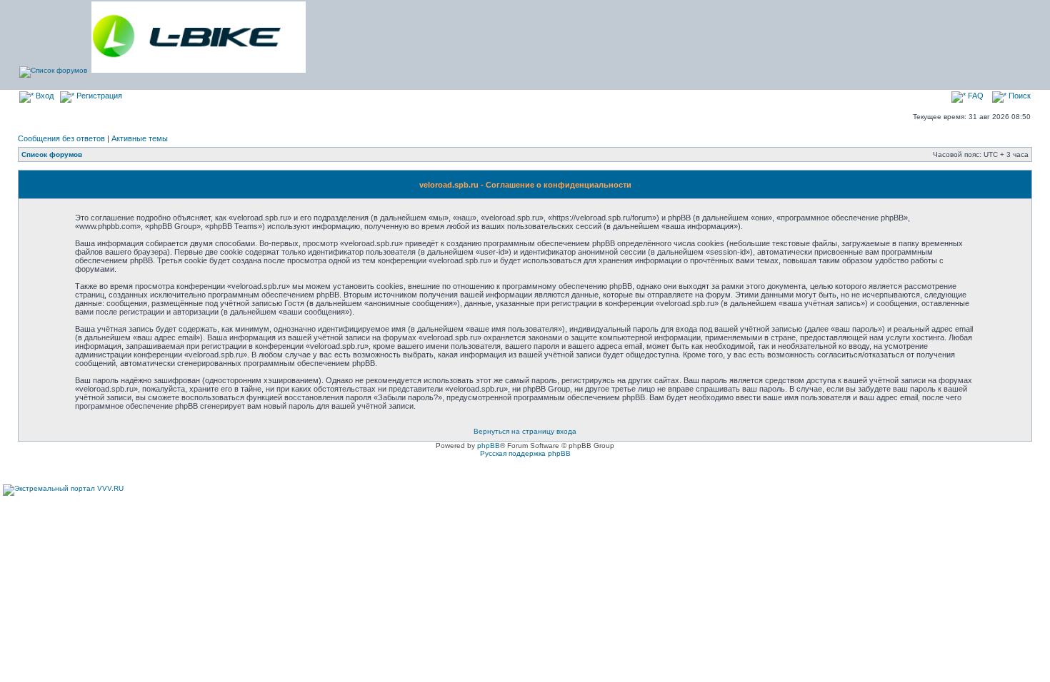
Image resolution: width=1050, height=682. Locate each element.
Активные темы (139, 138)
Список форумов (51, 154)
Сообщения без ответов (61, 138)
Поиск (1018, 95)
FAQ (975, 95)
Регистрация (98, 95)
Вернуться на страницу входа (525, 431)
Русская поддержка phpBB (525, 453)
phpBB (488, 445)
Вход (44, 95)
